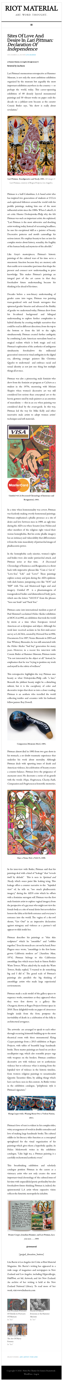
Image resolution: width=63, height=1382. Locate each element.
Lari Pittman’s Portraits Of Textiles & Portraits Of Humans (17, 1314)
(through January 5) (33, 62)
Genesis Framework (47, 1371)
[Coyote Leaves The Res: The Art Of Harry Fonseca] (17, 1329)
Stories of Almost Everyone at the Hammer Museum (40, 1314)
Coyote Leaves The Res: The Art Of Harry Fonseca (16, 1339)
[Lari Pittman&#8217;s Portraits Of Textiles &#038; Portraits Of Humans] (17, 1304)
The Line (34, 1357)
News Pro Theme (29, 1371)
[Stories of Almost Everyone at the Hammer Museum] (40, 1304)
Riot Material (31, 8)
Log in (36, 1374)
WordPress (28, 1374)
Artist (26, 1357)
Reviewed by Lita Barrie (16, 66)
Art (21, 1357)
